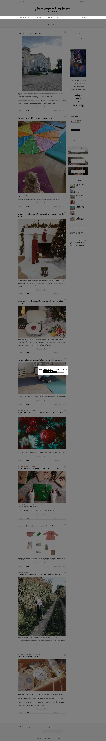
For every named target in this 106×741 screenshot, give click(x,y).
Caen (75, 17)
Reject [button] (55, 372)
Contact (84, 17)
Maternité (49, 17)
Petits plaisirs (38, 17)
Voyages (67, 17)
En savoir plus (60, 372)
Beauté (58, 17)
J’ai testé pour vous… (24, 17)
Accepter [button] (47, 371)
